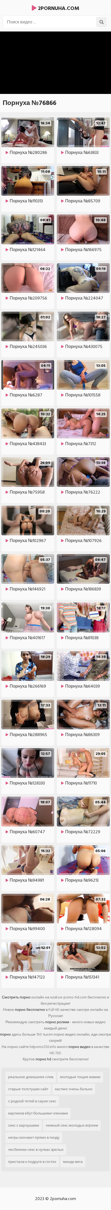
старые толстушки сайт (28, 1089)
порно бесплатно (30, 1010)
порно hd (43, 1059)
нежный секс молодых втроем (72, 1125)
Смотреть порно (16, 997)
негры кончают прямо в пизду (34, 1137)
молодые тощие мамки (80, 1077)
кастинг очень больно (73, 1089)
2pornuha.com (58, 8)
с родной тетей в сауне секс (32, 1101)
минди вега (73, 1162)
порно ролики (57, 1022)
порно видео (79, 1047)
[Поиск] (101, 22)
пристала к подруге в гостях (32, 1162)
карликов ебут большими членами (38, 1113)
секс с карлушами (23, 1125)
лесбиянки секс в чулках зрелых (36, 1149)
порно (5, 1034)
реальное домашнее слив (30, 1077)
